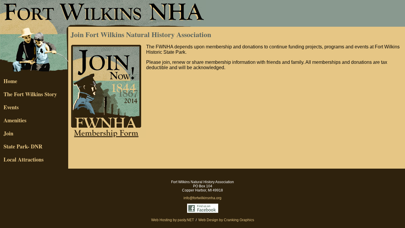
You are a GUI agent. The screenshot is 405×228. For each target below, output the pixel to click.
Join (6, 133)
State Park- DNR (21, 146)
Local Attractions (22, 159)
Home (8, 81)
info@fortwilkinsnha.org (202, 198)
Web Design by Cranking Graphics (226, 220)
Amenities (13, 120)
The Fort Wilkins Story (28, 94)
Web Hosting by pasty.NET (172, 220)
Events (11, 107)
